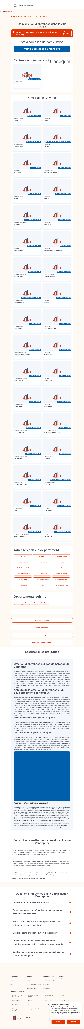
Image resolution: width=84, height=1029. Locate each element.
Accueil (2, 11)
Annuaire (23, 16)
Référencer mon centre (49, 980)
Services (29, 980)
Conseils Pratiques (31, 988)
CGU (11, 984)
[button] (44, 16)
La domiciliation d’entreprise (34, 984)
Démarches (46, 984)
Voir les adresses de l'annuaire (42, 48)
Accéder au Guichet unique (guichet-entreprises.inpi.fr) (28, 878)
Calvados (9, 11)
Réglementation (47, 988)
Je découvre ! (66, 33)
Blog (11, 980)
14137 (29, 16)
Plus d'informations (68, 1014)
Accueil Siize (15, 16)
